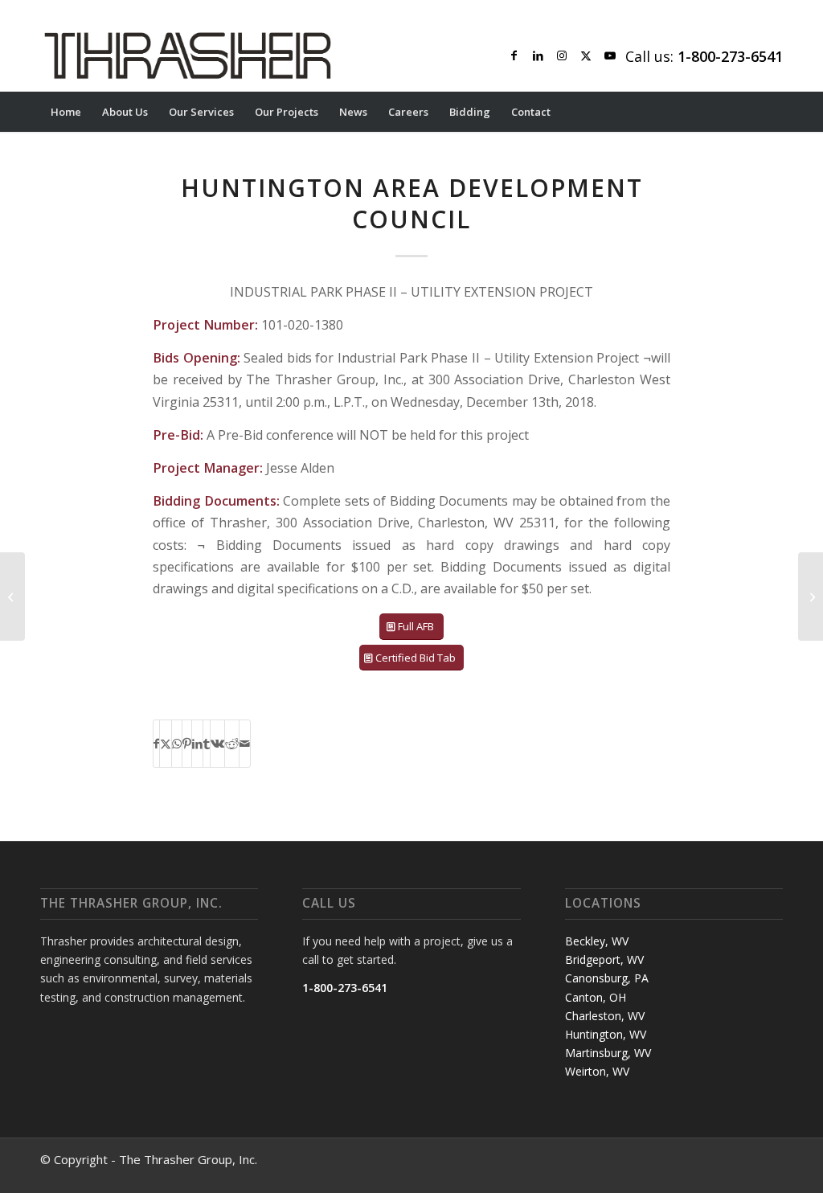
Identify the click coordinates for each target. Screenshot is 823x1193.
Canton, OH (595, 997)
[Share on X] (165, 743)
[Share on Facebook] (156, 743)
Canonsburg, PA (607, 978)
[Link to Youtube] (610, 55)
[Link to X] (586, 55)
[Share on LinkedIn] (197, 743)
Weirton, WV (597, 1071)
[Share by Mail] (245, 743)
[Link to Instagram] (562, 55)
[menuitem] (66, 112)
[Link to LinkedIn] (538, 55)
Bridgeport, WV (604, 959)
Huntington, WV (605, 1034)
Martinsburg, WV (608, 1052)
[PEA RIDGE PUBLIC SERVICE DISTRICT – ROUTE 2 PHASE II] (12, 596)
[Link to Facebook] (514, 55)
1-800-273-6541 (344, 987)
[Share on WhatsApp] (177, 743)
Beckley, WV (597, 941)
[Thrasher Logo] (187, 55)
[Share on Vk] (217, 743)
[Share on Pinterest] (186, 743)
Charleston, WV (605, 1015)
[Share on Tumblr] (206, 743)
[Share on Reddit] (232, 743)
